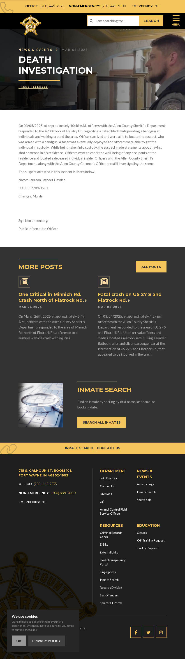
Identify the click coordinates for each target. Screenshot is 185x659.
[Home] (30, 25)
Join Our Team (109, 478)
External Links (109, 552)
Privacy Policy (46, 641)
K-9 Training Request (150, 540)
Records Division (111, 587)
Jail (102, 501)
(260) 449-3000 (114, 6)
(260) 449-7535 (51, 6)
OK (18, 641)
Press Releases (33, 86)
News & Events (35, 50)
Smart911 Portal (111, 603)
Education (148, 525)
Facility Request (147, 548)
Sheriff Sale (144, 500)
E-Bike (104, 544)
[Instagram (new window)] (161, 632)
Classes (142, 533)
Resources (111, 525)
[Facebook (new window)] (135, 632)
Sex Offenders (109, 595)
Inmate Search (79, 448)
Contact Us (108, 448)
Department (113, 471)
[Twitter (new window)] (148, 632)
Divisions (106, 494)
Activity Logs (145, 484)
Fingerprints (108, 572)
